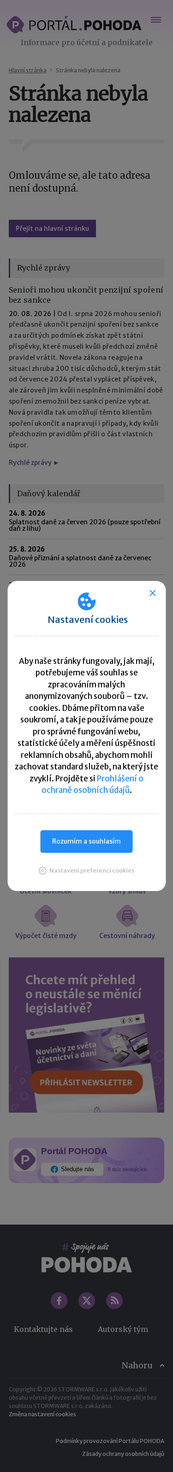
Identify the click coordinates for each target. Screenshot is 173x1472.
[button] (87, 870)
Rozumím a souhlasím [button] (86, 841)
